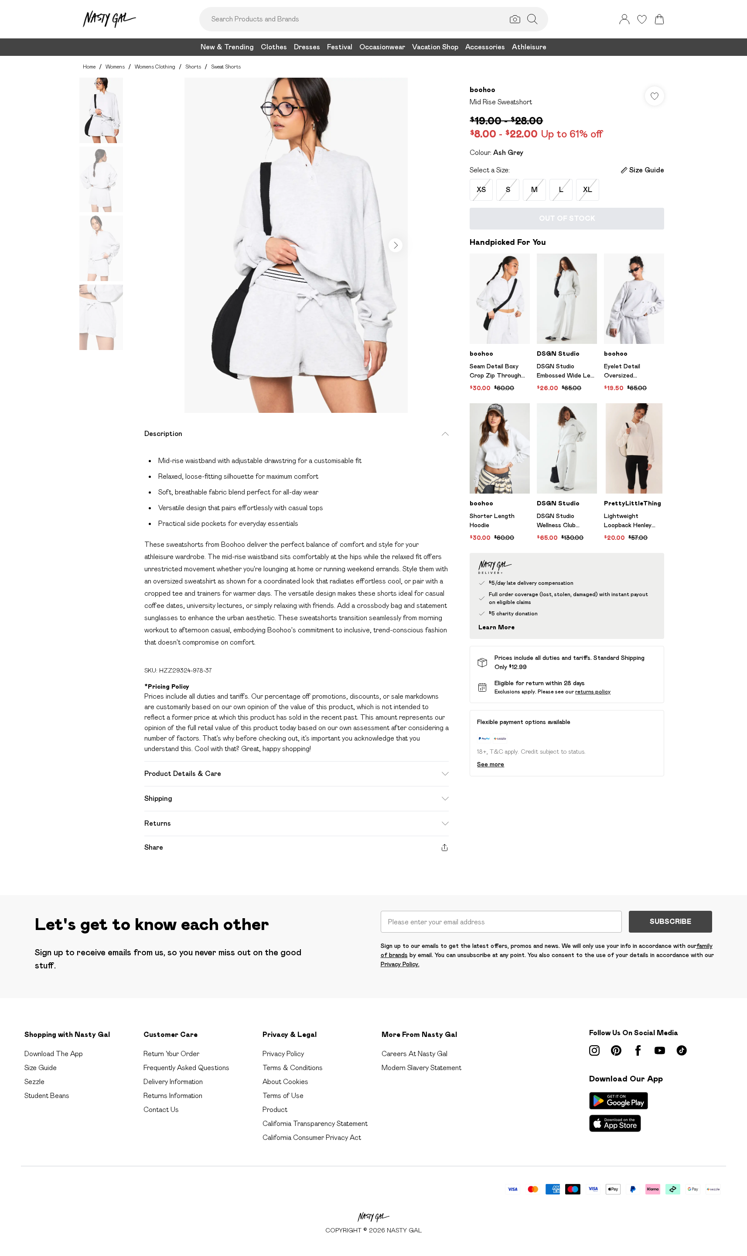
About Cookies (285, 1081)
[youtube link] (660, 1050)
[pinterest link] (616, 1050)
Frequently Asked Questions (186, 1067)
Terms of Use (283, 1095)
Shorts (193, 66)
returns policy (593, 691)
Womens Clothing (155, 66)
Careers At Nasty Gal (414, 1053)
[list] (296, 245)
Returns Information (172, 1095)
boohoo (482, 89)
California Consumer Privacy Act (312, 1137)
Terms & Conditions (293, 1067)
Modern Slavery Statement (421, 1067)
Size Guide (40, 1067)
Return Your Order (171, 1053)
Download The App (53, 1053)
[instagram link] (594, 1050)
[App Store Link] (618, 1112)
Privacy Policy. (400, 964)
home (89, 66)
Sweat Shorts (226, 66)
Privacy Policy (283, 1053)
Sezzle (34, 1081)
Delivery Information (173, 1081)
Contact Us (161, 1109)
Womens (115, 66)
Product (275, 1109)
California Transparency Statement (315, 1123)
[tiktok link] (681, 1050)
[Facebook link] (638, 1050)
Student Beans (46, 1095)
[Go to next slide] (395, 245)
